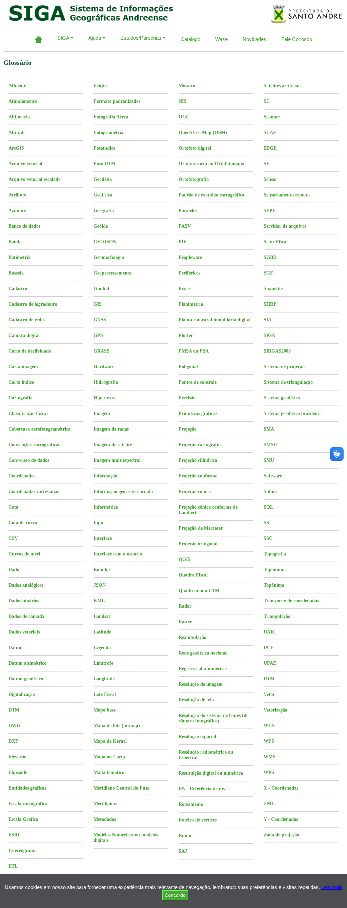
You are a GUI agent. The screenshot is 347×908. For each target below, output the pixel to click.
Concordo (175, 895)
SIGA (63, 38)
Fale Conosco (296, 39)
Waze (221, 39)
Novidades (254, 39)
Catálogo (190, 39)
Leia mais (332, 887)
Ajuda (95, 38)
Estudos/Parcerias (141, 38)
